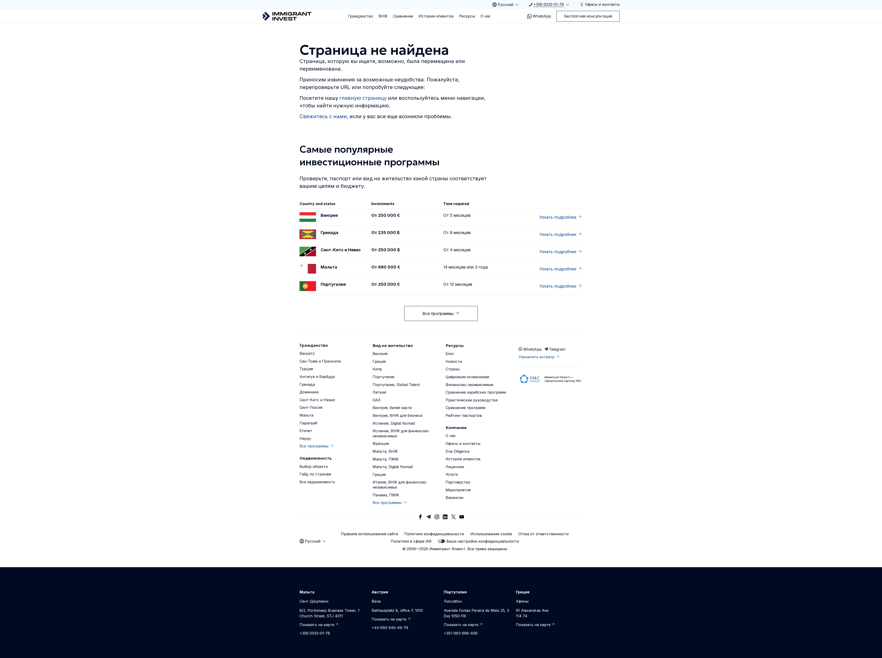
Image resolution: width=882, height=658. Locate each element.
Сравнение (403, 16)
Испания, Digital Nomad (394, 423)
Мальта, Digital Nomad (393, 466)
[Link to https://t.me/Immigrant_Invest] (428, 517)
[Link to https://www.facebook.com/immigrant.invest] (420, 517)
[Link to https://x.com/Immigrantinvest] (453, 517)
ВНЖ (383, 16)
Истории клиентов (436, 16)
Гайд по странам (315, 474)
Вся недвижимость (317, 482)
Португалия (383, 377)
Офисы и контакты (463, 443)
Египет (306, 430)
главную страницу (363, 98)
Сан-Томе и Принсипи (320, 361)
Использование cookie (491, 534)
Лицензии (455, 466)
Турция (306, 368)
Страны (453, 369)
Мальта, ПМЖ (386, 459)
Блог (450, 353)
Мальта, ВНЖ (385, 451)
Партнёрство (458, 482)
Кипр (377, 369)
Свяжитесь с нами (323, 116)
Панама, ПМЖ (386, 495)
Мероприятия (458, 490)
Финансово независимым (469, 384)
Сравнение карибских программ (476, 392)
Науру (305, 438)
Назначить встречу (536, 357)
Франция (381, 443)
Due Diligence (457, 451)
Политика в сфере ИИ (411, 541)
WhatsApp (542, 16)
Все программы (438, 313)
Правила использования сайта (369, 534)
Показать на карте (317, 624)
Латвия (379, 392)
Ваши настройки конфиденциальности (482, 541)
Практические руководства (472, 400)
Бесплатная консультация (588, 16)
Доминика (309, 392)
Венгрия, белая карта (392, 407)
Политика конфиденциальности (434, 534)
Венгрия (380, 353)
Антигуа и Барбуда (317, 376)
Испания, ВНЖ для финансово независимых (401, 433)
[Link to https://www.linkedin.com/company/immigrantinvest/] (445, 517)
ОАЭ (376, 400)
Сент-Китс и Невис (317, 400)
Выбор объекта (314, 466)
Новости (454, 361)
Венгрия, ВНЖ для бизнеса (397, 415)
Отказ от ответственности (543, 534)
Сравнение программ (465, 407)
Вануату (307, 353)
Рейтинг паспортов (464, 415)
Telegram (557, 349)
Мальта (306, 415)
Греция (379, 361)
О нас (486, 16)
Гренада (307, 384)
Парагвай (308, 423)
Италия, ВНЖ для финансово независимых (399, 484)
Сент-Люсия (311, 407)
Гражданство (360, 16)
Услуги (452, 474)
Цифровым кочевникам (467, 377)
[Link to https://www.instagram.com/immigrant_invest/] (437, 517)
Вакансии (454, 497)
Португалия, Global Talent (396, 384)
